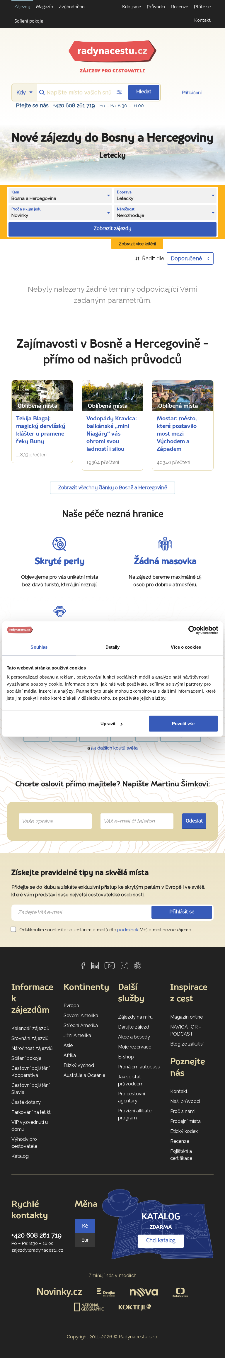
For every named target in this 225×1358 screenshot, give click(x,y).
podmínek (127, 929)
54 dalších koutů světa (114, 748)
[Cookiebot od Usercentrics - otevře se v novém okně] (192, 630)
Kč (85, 1226)
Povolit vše (183, 723)
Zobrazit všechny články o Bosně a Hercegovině (112, 487)
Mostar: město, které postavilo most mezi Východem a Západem (177, 434)
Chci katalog (160, 1240)
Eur (84, 1240)
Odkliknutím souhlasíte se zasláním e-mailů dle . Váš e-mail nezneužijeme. (105, 929)
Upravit (107, 723)
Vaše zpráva (34, 814)
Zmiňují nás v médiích (112, 1275)
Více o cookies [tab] (186, 646)
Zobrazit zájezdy (112, 228)
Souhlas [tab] (38, 646)
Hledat (143, 91)
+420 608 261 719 (74, 105)
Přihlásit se (181, 912)
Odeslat (194, 821)
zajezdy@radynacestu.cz (37, 1250)
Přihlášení (192, 92)
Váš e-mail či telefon (125, 814)
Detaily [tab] (112, 646)
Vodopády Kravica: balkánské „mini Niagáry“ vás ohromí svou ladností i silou (111, 434)
